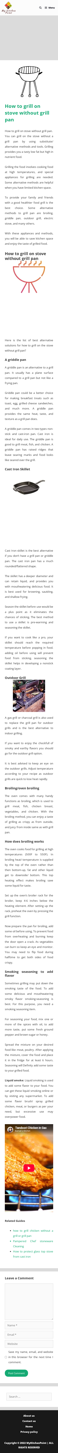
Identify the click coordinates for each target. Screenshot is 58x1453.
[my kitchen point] (9, 7)
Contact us (29, 1421)
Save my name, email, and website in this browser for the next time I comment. (30, 1357)
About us (29, 1415)
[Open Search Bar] (40, 7)
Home (29, 1426)
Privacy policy (29, 1431)
